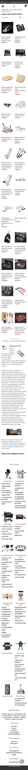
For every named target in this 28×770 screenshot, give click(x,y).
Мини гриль (18, 535)
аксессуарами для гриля (15, 394)
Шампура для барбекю (6, 576)
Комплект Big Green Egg (19, 661)
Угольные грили (7, 481)
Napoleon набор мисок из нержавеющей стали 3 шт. (20, 191)
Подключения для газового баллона (20, 506)
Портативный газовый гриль (19, 493)
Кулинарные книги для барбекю (20, 608)
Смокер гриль (6, 495)
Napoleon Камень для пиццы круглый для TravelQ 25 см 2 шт (7, 89)
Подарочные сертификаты (14, 752)
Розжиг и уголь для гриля (6, 559)
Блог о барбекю (14, 732)
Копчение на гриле (20, 623)
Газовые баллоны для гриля (20, 502)
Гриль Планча (19, 620)
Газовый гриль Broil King (19, 484)
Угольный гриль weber (7, 503)
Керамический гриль (6, 487)
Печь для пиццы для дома (20, 699)
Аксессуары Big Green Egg (19, 665)
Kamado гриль (6, 483)
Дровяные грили (7, 534)
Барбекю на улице (7, 526)
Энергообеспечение (7, 696)
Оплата (14, 728)
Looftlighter (16, 717)
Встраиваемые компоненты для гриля (20, 561)
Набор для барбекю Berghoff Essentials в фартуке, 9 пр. (7, 248)
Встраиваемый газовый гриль (19, 498)
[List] (25, 17)
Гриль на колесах (7, 529)
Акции (14, 754)
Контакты (14, 741)
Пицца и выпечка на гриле (20, 617)
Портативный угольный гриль (7, 491)
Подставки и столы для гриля (20, 567)
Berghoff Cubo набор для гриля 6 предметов (20, 38)
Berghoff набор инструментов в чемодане (19, 64)
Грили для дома (7, 524)
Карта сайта (14, 743)
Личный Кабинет (14, 762)
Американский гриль (7, 653)
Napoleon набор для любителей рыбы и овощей (20, 139)
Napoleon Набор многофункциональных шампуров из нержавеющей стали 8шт (8, 221)
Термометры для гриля (7, 572)
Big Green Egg (20, 653)
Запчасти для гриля (19, 571)
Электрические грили (19, 532)
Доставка (14, 726)
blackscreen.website (14, 734)
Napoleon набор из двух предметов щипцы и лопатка (6, 38)
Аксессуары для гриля (7, 555)
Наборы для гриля (7, 587)
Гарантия (14, 730)
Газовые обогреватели (6, 608)
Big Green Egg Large (7, 714)
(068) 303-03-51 (14, 2)
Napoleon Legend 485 (17, 719)
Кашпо (4, 630)
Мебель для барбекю (5, 624)
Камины (4, 632)
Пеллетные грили (7, 539)
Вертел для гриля (20, 574)
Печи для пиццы (20, 696)
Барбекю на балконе (18, 527)
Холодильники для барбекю (6, 636)
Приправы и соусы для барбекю (20, 612)
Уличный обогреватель (6, 619)
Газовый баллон (7, 611)
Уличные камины (7, 627)
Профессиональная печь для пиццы (20, 704)
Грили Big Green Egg (19, 656)
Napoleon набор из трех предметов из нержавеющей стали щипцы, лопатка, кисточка (7, 193)
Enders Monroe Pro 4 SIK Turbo (12, 715)
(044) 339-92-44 (23, 2)
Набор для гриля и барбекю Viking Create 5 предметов (7, 329)
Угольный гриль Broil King (7, 498)
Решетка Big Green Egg (20, 674)
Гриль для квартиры (20, 524)
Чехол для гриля (7, 584)
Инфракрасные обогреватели (6, 615)
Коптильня (5, 536)
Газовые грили (20, 481)
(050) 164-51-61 (5, 2)
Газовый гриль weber (19, 489)
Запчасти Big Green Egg (20, 678)
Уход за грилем (19, 577)
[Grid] (20, 17)
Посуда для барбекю (5, 567)
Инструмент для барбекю (7, 563)
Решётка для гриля (5, 581)
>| (17, 339)
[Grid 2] (23, 17)
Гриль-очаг (5, 531)
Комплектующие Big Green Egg (20, 670)
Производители (14, 751)
